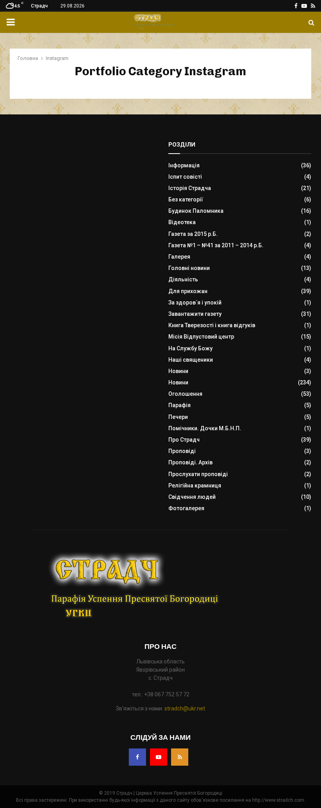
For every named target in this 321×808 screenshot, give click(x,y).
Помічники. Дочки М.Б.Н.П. (204, 428)
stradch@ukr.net (184, 708)
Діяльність (183, 279)
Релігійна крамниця (194, 485)
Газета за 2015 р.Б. (193, 234)
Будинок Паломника (196, 211)
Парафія (179, 405)
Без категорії (185, 199)
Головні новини (189, 268)
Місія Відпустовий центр (201, 336)
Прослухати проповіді (198, 474)
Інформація (184, 165)
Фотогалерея (186, 508)
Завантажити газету (195, 314)
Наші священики (190, 360)
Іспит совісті (185, 177)
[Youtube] (158, 757)
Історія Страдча (189, 188)
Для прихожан (187, 291)
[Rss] (179, 757)
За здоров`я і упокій (195, 302)
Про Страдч (184, 440)
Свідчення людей (192, 497)
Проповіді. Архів (190, 462)
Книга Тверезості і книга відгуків (211, 325)
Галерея (179, 257)
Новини (178, 371)
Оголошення (185, 394)
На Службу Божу (190, 348)
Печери (178, 417)
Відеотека (182, 222)
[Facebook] (137, 757)
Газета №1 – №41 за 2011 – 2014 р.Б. (215, 245)
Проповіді (182, 451)
